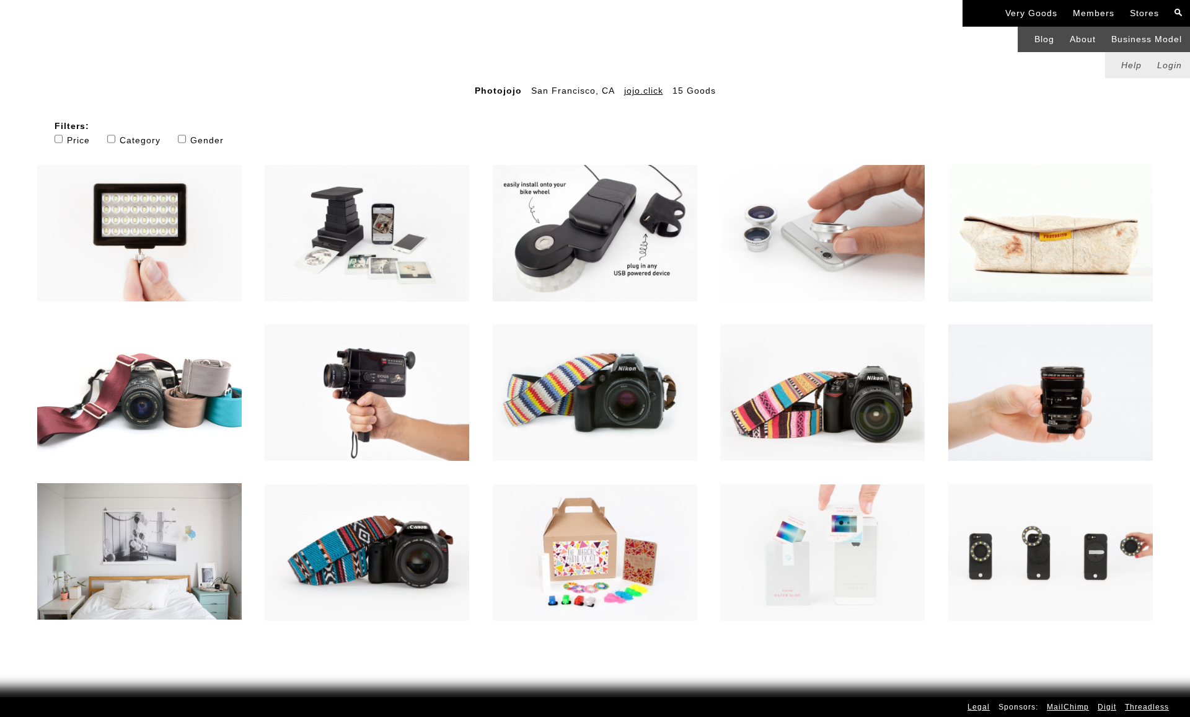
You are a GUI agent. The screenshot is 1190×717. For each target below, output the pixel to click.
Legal (978, 707)
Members (1093, 13)
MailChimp (1068, 707)
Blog (1044, 39)
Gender (207, 140)
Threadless (1147, 707)
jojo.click (643, 91)
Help (1131, 65)
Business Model (1146, 39)
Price (78, 140)
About (1083, 39)
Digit (1107, 707)
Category (140, 140)
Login (1169, 65)
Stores (1144, 13)
